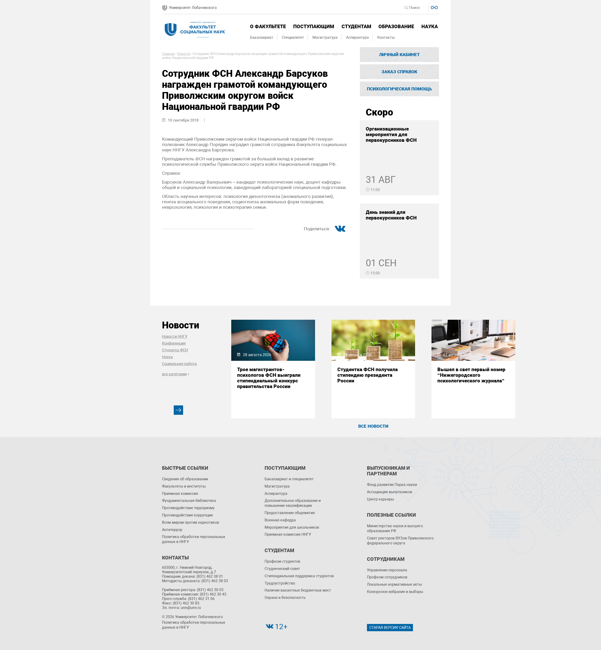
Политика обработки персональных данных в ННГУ (193, 539)
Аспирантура (357, 37)
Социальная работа (179, 364)
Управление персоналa (387, 570)
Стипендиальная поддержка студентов (299, 576)
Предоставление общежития (290, 513)
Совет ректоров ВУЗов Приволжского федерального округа (400, 540)
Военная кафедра (280, 520)
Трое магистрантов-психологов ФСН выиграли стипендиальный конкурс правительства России (268, 378)
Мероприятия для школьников (292, 527)
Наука (429, 26)
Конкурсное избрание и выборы (395, 591)
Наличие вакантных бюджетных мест (298, 590)
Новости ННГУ (174, 336)
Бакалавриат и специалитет (289, 479)
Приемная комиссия (180, 493)
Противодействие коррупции (187, 515)
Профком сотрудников (387, 577)
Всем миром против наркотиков (190, 522)
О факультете (268, 26)
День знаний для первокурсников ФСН (391, 215)
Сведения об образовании (185, 479)
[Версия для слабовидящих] (433, 7)
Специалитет (293, 37)
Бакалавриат (261, 37)
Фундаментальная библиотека (189, 500)
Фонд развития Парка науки (392, 484)
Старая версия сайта (390, 627)
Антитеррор (172, 529)
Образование (396, 26)
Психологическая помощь (399, 89)
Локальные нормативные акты (394, 584)
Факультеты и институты (184, 486)
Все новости (373, 426)
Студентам (356, 26)
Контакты (386, 37)
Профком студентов (282, 561)
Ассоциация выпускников (389, 492)
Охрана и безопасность (285, 597)
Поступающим (313, 26)
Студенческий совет (282, 568)
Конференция (174, 343)
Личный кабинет (399, 54)
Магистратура (325, 37)
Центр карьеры (380, 499)
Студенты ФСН (175, 350)
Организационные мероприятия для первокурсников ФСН (391, 134)
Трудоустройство (280, 583)
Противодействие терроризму (188, 508)
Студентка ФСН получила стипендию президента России (367, 375)
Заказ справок (399, 71)
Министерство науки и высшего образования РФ (395, 528)
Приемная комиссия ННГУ (288, 534)
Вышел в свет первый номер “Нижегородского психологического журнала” (471, 375)
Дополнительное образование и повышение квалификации (293, 503)
